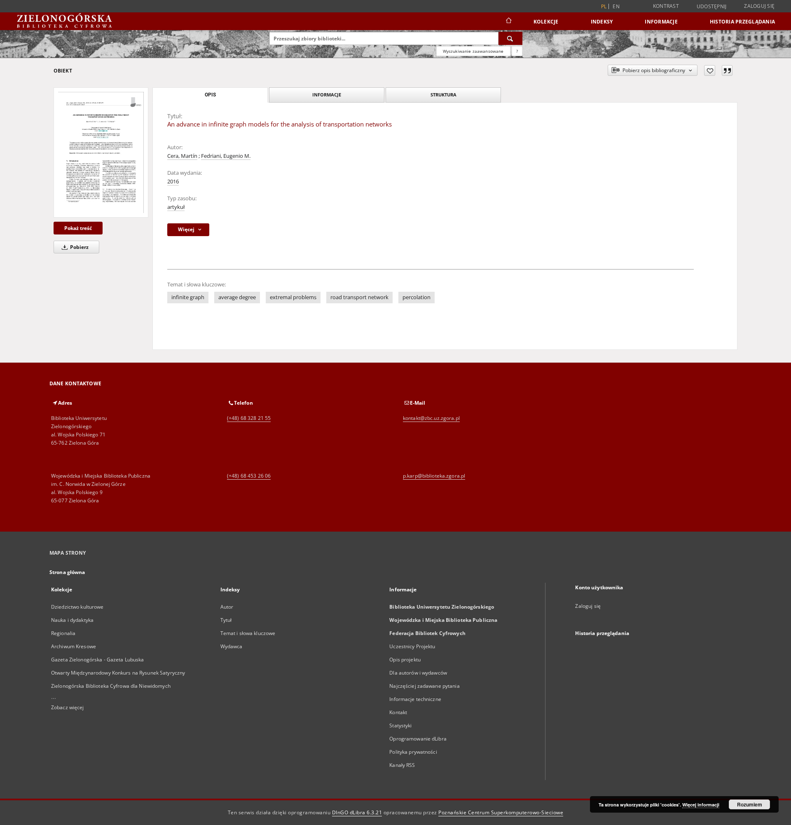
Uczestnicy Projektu (412, 646)
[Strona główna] (508, 21)
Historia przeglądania (742, 21)
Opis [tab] (210, 95)
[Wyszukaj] (510, 38)
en (616, 6)
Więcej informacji (700, 805)
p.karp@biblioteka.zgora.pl (434, 475)
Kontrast (666, 5)
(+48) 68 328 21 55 (249, 418)
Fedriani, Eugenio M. (225, 155)
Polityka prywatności (413, 751)
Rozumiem (749, 804)
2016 (173, 181)
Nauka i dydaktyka (72, 619)
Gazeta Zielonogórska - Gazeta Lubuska (97, 659)
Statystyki (400, 725)
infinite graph (187, 297)
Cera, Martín (182, 155)
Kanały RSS (402, 765)
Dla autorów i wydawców (418, 672)
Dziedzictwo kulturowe (77, 606)
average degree (237, 297)
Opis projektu (405, 659)
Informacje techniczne (415, 699)
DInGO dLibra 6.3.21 (357, 812)
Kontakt (398, 712)
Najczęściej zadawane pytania (424, 685)
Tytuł (226, 619)
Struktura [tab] (443, 94)
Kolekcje (546, 21)
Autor (227, 606)
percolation (417, 297)
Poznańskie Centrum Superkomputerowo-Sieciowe (500, 812)
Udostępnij (712, 6)
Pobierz (79, 247)
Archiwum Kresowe (73, 646)
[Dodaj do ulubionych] (709, 70)
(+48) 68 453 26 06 (249, 475)
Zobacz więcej (67, 707)
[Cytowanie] (727, 70)
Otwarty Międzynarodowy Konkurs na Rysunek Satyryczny (118, 672)
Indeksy (602, 21)
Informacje (661, 21)
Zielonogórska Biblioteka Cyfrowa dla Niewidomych (111, 685)
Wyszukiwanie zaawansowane (473, 51)
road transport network (359, 297)
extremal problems (293, 297)
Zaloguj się (759, 5)
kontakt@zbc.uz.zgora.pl (431, 418)
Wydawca (231, 646)
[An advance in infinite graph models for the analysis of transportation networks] (101, 152)
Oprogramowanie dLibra (418, 738)
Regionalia (63, 633)
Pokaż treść (78, 228)
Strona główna (67, 572)
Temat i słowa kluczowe (248, 633)
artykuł (176, 207)
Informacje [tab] (326, 94)
